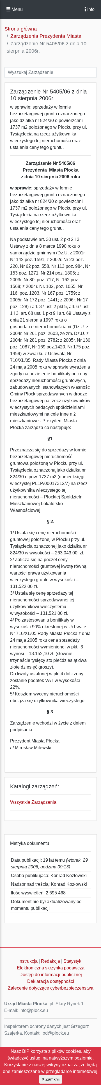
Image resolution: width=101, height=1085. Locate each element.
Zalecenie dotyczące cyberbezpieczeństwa (50, 988)
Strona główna (20, 29)
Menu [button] (16, 9)
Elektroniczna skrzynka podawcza (50, 968)
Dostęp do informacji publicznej (50, 974)
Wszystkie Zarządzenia (33, 802)
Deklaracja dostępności (50, 981)
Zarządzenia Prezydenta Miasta (45, 36)
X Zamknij (50, 1079)
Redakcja (50, 961)
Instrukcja (28, 961)
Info (90, 9)
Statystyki (72, 961)
